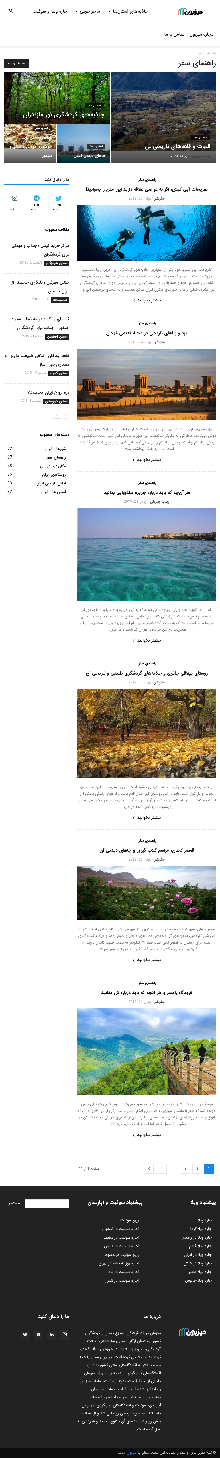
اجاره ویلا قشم (201, 1272)
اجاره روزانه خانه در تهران (119, 1263)
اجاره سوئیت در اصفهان (120, 1229)
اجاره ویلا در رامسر (198, 1237)
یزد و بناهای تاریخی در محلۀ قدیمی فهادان (146, 333)
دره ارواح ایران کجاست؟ (48, 392)
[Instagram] (64, 1335)
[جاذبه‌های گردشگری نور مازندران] (57, 98)
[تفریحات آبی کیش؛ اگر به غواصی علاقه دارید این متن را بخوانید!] (146, 233)
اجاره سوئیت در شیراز (122, 1280)
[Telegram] (38, 1335)
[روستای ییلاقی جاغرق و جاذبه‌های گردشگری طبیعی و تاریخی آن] (146, 733)
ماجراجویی (90, 11)
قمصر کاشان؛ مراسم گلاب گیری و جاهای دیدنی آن (146, 850)
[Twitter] (25, 1335)
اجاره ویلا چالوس (199, 1280)
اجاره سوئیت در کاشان (121, 1246)
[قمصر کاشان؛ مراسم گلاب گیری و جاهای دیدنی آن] (146, 893)
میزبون (131, 1452)
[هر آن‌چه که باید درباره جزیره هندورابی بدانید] (146, 554)
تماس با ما (174, 34)
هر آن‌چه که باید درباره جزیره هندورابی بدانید (147, 492)
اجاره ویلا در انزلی (198, 1255)
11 (161, 1169)
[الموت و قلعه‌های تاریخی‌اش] (163, 111)
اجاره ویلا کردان (200, 1229)
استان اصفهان (57, 336)
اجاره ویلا (205, 1220)
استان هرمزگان (57, 263)
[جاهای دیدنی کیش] (83, 144)
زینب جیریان (201, 156)
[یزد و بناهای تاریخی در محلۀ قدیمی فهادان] (146, 384)
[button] (11, 11)
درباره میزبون (201, 34)
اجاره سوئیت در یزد (123, 1272)
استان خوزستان (56, 401)
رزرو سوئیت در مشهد (122, 1255)
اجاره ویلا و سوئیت (50, 11)
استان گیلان (59, 373)
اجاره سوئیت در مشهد (121, 1237)
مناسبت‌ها (60, 300)
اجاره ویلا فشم (201, 1246)
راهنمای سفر (200, 137)
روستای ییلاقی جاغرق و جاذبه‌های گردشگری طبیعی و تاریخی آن (147, 673)
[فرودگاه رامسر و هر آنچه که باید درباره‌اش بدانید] (146, 1051)
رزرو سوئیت (129, 1220)
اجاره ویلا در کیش (198, 1263)
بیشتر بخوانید (149, 300)
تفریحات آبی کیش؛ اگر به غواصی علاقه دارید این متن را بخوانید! (147, 189)
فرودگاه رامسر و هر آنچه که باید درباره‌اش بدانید (146, 992)
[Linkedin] (51, 1335)
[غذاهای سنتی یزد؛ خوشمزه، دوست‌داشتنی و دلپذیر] (30, 136)
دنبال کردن (14, 197)
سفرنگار (160, 198)
